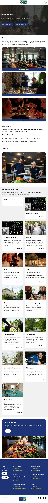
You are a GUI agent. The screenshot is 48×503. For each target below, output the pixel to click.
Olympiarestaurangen (7, 24)
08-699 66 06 (17, 478)
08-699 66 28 (17, 486)
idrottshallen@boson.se (37, 470)
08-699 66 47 (35, 468)
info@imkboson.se (36, 478)
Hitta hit (4, 473)
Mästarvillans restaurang (21, 24)
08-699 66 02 (17, 468)
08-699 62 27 (35, 486)
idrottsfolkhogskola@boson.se (20, 488)
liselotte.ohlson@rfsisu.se (37, 488)
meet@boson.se (18, 480)
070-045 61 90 (35, 476)
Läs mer (18, 203)
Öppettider (5, 477)
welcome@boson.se (18, 470)
